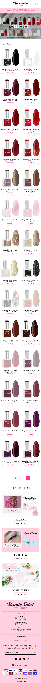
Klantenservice (20, 636)
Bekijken (20, 523)
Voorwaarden (20, 641)
